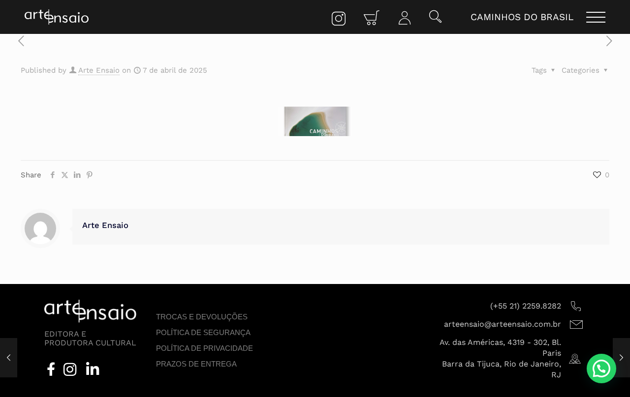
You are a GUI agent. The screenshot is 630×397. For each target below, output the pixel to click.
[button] (435, 17)
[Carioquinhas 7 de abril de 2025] (621, 357)
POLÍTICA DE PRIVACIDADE (204, 348)
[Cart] (371, 18)
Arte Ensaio (99, 70)
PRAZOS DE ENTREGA (196, 364)
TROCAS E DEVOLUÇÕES (202, 316)
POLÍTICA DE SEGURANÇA (203, 332)
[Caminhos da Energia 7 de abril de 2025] (8, 357)
